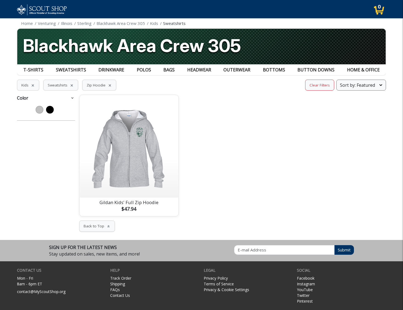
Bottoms (274, 70)
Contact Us (120, 295)
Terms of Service (219, 283)
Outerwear (236, 70)
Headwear (199, 70)
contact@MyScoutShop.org (41, 291)
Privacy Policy (216, 278)
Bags (169, 70)
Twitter (303, 295)
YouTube (305, 289)
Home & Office (363, 70)
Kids (28, 85)
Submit (344, 250)
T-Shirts (33, 70)
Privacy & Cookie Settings (226, 289)
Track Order (120, 278)
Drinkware (111, 70)
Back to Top (97, 226)
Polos (144, 70)
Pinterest (305, 301)
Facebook (305, 278)
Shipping (117, 283)
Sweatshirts (71, 70)
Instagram (306, 283)
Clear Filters (320, 85)
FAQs (115, 289)
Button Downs (315, 70)
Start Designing (128, 187)
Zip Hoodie (99, 85)
